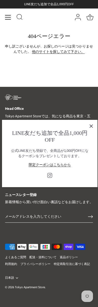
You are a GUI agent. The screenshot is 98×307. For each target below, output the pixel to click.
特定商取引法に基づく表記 (72, 264)
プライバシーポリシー (35, 264)
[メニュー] (8, 17)
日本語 (9, 277)
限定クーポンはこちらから (50, 165)
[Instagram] (49, 175)
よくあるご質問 (15, 257)
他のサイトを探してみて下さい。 (58, 52)
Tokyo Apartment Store (30, 287)
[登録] (90, 216)
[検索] (19, 17)
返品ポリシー (69, 257)
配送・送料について (43, 257)
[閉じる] (91, 126)
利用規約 (11, 264)
